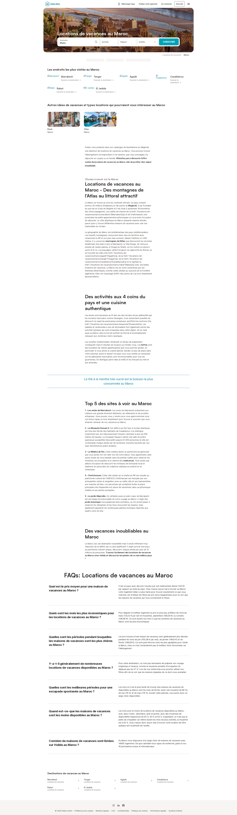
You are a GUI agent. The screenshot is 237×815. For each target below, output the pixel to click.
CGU (113, 811)
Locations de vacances (172, 55)
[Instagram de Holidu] (113, 805)
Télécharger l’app (128, 4)
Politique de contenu (139, 811)
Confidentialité (123, 811)
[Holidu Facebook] (123, 805)
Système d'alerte (175, 811)
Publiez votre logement (148, 4)
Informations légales (158, 811)
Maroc (186, 55)
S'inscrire (179, 4)
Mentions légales (102, 811)
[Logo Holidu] (57, 4)
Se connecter (166, 4)
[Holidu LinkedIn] (118, 805)
